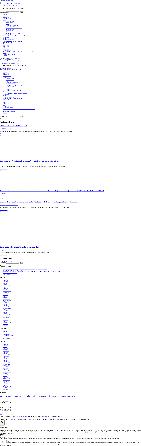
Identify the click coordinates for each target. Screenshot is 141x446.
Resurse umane (9, 30)
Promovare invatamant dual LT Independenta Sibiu (15, 35)
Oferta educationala (7, 34)
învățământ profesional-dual (71, 396)
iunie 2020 (5, 325)
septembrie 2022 (7, 308)
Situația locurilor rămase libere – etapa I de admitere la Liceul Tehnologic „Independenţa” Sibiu (25, 269)
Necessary (4, 436)
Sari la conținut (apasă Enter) (6, 0)
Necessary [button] (2, 434)
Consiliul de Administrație (12, 25)
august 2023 (6, 301)
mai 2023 (5, 305)
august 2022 (6, 309)
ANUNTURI (6, 16)
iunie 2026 (5, 281)
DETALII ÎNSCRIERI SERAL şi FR (13, 126)
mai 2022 (5, 312)
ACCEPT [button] (89, 419)
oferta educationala (7, 336)
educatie (5, 332)
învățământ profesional (8, 335)
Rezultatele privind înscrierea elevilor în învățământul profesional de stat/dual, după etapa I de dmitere (39, 202)
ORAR (4, 53)
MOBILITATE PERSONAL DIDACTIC (12, 41)
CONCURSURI (7, 18)
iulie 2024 (5, 293)
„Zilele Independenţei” (8, 50)
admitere (5, 331)
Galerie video (6, 46)
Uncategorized (6, 338)
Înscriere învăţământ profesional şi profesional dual (19, 247)
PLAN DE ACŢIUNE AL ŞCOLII (14, 28)
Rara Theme (47, 416)
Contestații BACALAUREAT (10, 273)
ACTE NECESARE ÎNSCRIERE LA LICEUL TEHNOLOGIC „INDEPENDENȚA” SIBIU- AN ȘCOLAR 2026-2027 (31, 271)
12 (12, 261)
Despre (4, 20)
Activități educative (7, 42)
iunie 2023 (5, 304)
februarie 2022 (6, 314)
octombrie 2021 (6, 317)
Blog (4, 43)
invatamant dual (12, 396)
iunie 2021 (5, 320)
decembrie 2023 (6, 299)
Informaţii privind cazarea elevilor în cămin (13, 270)
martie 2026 (5, 284)
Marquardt (55, 396)
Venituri (8, 32)
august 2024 (6, 292)
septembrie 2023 (7, 300)
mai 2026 (5, 283)
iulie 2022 (5, 310)
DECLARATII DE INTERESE (13, 33)
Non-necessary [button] (3, 440)
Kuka (20, 396)
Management (6, 37)
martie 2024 (5, 297)
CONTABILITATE (10, 26)
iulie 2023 (5, 303)
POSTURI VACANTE (8, 39)
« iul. (1, 414)
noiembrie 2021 (6, 316)
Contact (5, 55)
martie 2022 (5, 313)
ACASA (5, 14)
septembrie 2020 (7, 322)
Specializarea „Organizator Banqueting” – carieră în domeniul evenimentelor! (29, 161)
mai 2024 (5, 296)
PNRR (4, 38)
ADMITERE (6, 17)
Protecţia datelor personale (9, 54)
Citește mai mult (3, 134)
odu (57, 396)
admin (7, 129)
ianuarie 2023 (6, 306)
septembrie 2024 (7, 291)
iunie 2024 (5, 295)
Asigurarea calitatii (10, 29)
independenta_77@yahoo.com (13, 58)
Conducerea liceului (10, 21)
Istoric (7, 24)
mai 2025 (5, 289)
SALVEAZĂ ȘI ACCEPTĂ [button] (6, 445)
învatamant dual (6, 334)
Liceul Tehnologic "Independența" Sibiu (9, 5)
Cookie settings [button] (82, 419)
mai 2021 (5, 321)
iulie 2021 (5, 318)
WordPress (59, 416)
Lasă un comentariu (13, 129)
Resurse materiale (10, 22)
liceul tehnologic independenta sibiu (37, 396)
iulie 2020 (5, 324)
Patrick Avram (6, 274)
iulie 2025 (5, 288)
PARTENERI (6, 49)
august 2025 (6, 287)
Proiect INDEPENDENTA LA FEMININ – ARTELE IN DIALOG (19, 51)
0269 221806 (3, 58)
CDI (4, 47)
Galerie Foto (6, 45)
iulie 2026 (5, 280)
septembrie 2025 (7, 285)
